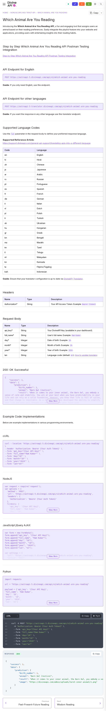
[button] (101, 4)
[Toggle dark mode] (95, 4)
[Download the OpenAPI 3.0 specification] (89, 4)
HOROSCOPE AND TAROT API (22, 13)
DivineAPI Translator (73, 278)
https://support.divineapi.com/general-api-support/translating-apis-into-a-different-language (47, 143)
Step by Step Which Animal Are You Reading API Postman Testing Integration (39, 56)
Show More (53, 401)
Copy (95, 13)
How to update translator (86, 355)
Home (5, 13)
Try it (98, 616)
